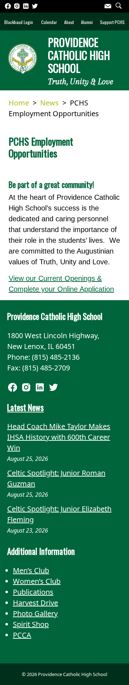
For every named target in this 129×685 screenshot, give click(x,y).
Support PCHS (112, 22)
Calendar (49, 22)
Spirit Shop (31, 624)
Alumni (87, 22)
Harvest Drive (35, 603)
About (69, 22)
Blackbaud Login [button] (18, 22)
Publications (33, 592)
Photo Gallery (35, 613)
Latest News (25, 407)
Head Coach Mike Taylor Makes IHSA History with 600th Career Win (58, 437)
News (49, 103)
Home (19, 103)
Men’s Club (31, 570)
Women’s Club (37, 581)
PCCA (22, 635)
